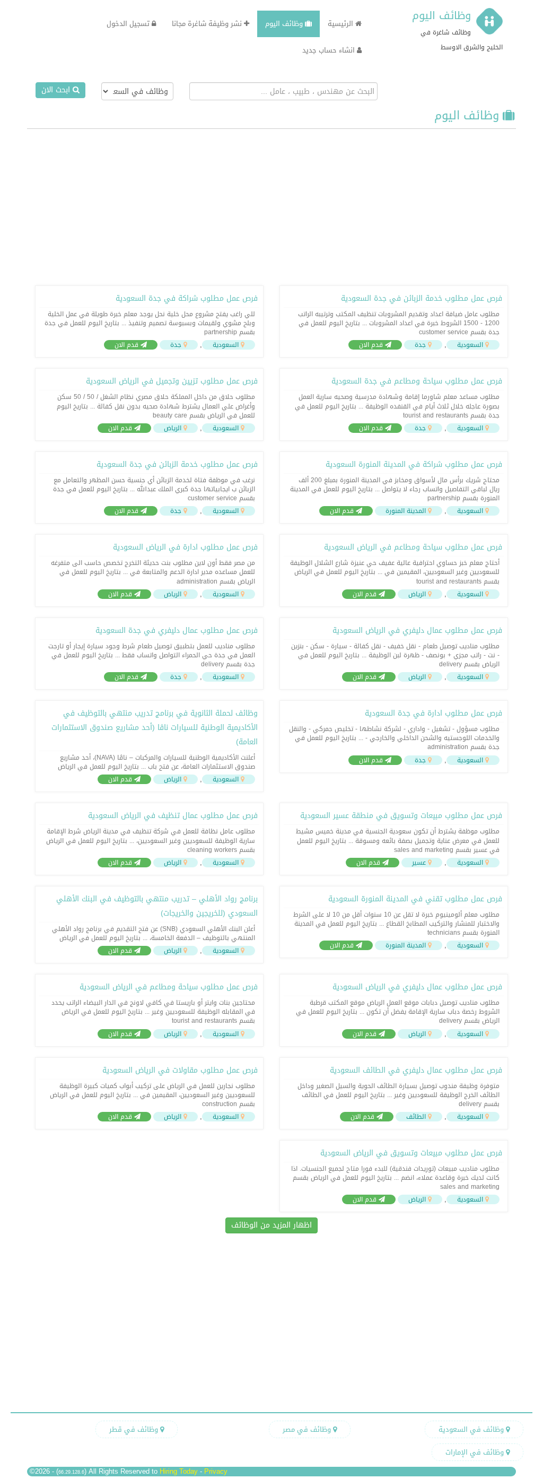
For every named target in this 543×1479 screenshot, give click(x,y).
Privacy (215, 1471)
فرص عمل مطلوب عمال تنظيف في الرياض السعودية (173, 815)
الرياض (172, 428)
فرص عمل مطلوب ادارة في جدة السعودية (433, 713)
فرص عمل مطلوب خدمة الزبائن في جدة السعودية (421, 298)
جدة (420, 345)
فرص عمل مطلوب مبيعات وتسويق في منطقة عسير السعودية (401, 815)
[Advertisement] (271, 206)
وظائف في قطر (134, 1429)
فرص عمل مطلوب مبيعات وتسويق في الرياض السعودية (411, 1153)
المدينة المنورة (406, 511)
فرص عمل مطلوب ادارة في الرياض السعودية (185, 547)
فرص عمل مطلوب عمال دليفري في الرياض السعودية (417, 630)
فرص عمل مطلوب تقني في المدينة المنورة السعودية (415, 899)
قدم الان (372, 345)
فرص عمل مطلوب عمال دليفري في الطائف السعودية (416, 1070)
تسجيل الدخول (129, 23)
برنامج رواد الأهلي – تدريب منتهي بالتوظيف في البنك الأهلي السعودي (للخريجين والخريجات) (157, 906)
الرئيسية (341, 23)
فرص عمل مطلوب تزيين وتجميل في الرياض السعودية (172, 381)
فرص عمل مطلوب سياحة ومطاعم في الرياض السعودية (413, 547)
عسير (419, 862)
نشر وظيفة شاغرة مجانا (208, 23)
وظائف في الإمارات (475, 1452)
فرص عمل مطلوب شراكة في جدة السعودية (187, 298)
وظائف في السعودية (472, 1429)
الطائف (416, 1117)
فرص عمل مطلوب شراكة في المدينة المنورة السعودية (414, 464)
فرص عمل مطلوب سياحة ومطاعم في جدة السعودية (416, 381)
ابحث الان (57, 90)
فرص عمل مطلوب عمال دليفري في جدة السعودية (176, 630)
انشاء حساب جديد (329, 50)
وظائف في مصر (308, 1429)
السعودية (470, 345)
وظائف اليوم (441, 15)
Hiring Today (179, 1471)
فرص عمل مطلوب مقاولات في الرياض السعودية (180, 1070)
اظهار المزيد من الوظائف (271, 1225)
